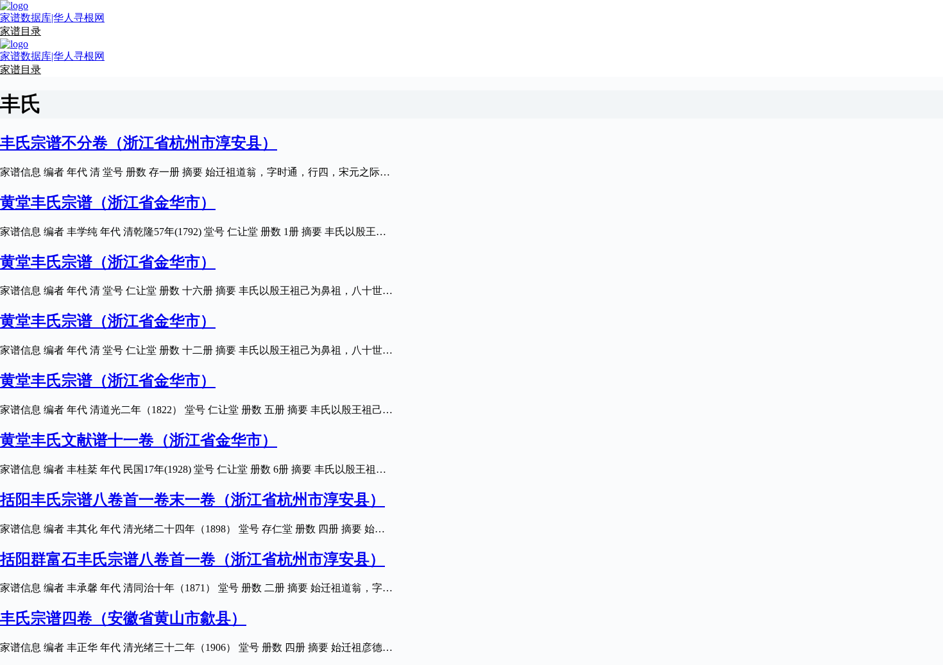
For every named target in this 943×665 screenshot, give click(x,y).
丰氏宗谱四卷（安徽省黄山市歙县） (123, 618)
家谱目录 (20, 31)
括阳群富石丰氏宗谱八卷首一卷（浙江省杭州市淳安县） (192, 559)
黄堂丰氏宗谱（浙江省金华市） (108, 202)
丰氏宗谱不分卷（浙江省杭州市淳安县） (138, 143)
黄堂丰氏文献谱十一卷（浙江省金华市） (138, 440)
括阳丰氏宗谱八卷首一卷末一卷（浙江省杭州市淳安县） (192, 499)
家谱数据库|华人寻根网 (52, 17)
